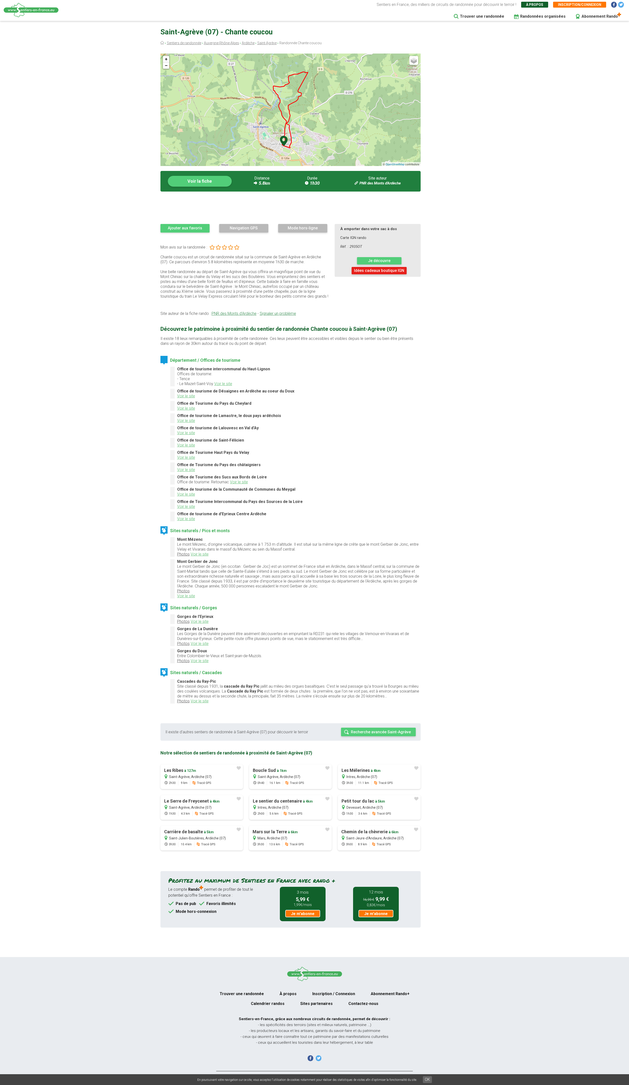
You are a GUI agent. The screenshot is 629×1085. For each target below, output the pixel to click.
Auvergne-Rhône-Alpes (221, 43)
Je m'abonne (302, 913)
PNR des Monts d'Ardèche (380, 183)
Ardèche (248, 43)
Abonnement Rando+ (390, 993)
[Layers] (413, 60)
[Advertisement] (290, 207)
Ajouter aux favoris (185, 228)
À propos (534, 5)
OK (427, 1079)
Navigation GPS (244, 228)
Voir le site (223, 383)
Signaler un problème (278, 313)
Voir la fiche (199, 181)
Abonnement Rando (600, 16)
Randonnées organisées (543, 16)
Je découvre (379, 260)
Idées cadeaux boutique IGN (379, 270)
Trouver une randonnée (482, 16)
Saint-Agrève (267, 43)
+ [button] (166, 59)
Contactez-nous (363, 1003)
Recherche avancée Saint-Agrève (381, 732)
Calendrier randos (268, 1003)
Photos (183, 554)
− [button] (166, 65)
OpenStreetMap (395, 164)
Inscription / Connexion (333, 993)
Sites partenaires (316, 1003)
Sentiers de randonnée (184, 43)
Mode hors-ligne (303, 228)
